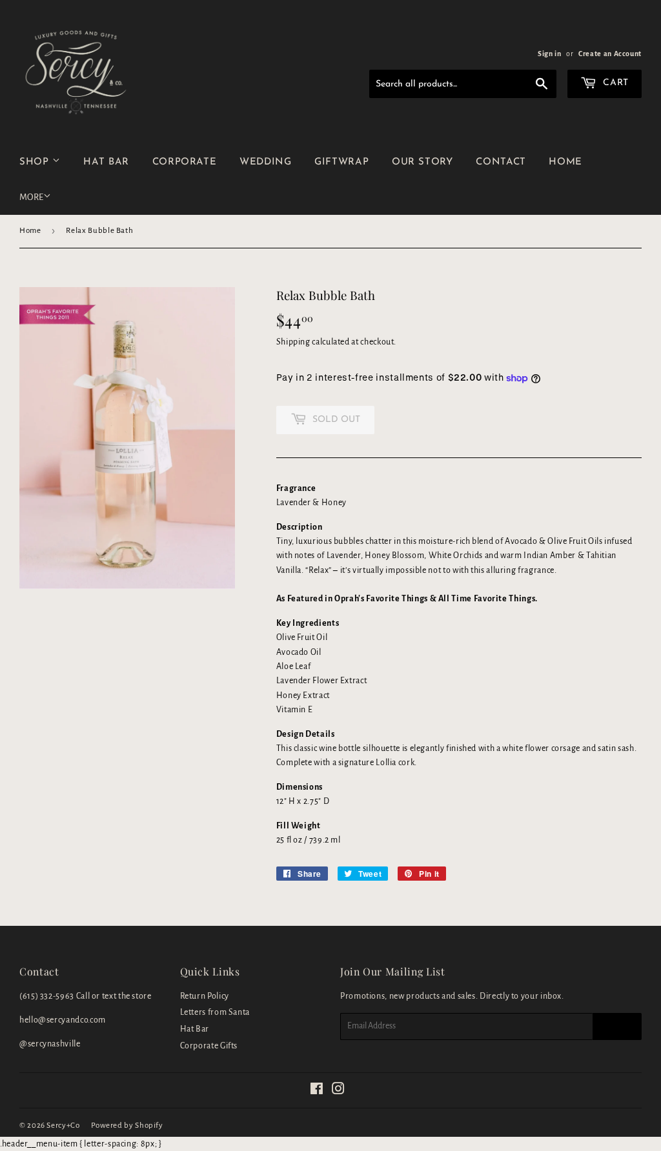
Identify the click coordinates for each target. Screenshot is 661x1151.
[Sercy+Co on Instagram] (338, 1091)
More (31, 197)
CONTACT (500, 162)
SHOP (35, 162)
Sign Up (617, 1026)
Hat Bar (194, 1029)
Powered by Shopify (127, 1125)
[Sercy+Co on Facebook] (317, 1091)
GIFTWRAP (341, 162)
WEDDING (265, 162)
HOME (565, 162)
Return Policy (204, 996)
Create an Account (610, 53)
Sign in (549, 53)
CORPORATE (184, 162)
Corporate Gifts (209, 1045)
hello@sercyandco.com (62, 1020)
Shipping (293, 341)
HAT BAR (105, 162)
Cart (614, 83)
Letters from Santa (215, 1012)
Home (30, 230)
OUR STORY (422, 162)
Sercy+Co (62, 1125)
